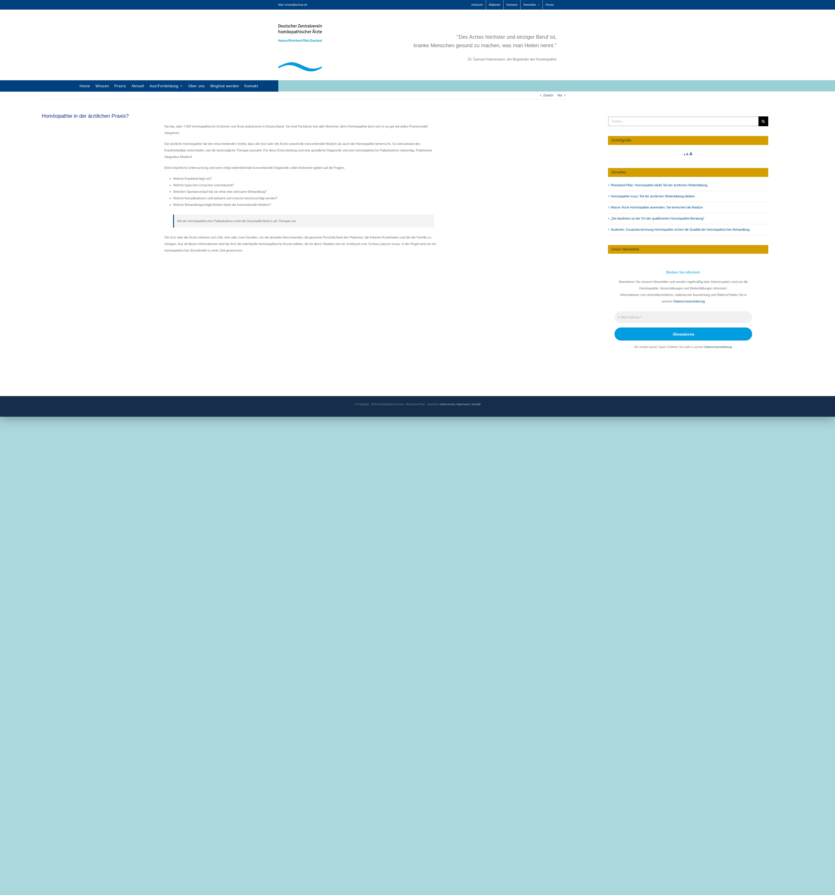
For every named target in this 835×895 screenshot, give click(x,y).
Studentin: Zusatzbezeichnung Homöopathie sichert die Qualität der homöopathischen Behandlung (680, 229)
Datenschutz (447, 404)
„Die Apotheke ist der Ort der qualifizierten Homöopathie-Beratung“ (657, 218)
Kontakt (476, 404)
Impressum (463, 404)
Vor (559, 95)
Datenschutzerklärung (689, 301)
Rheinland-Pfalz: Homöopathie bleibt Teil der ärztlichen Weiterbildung (659, 185)
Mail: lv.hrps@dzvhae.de (292, 4)
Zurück (548, 95)
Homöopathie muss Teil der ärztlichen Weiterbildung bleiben (653, 196)
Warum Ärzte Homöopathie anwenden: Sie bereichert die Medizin (657, 207)
